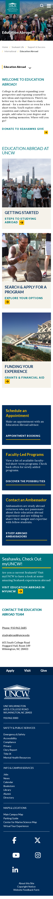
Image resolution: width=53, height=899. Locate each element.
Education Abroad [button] (15, 66)
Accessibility (10, 738)
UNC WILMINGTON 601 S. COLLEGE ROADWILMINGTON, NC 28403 (17, 709)
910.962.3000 (10, 717)
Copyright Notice (26, 886)
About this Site (26, 883)
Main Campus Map (13, 814)
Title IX (7, 753)
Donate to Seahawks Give (23, 128)
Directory (8, 797)
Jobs (5, 774)
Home (5, 47)
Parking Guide (10, 818)
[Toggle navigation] (49, 6)
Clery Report (10, 749)
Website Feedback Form (26, 889)
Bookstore (9, 786)
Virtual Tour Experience (16, 826)
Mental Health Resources (17, 757)
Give (43, 670)
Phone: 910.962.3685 (14, 627)
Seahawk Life (17, 47)
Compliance (9, 742)
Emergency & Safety (14, 734)
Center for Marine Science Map (20, 822)
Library (7, 789)
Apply (10, 670)
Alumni (7, 793)
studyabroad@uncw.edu (15, 635)
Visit (27, 670)
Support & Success (36, 47)
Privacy (7, 746)
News (6, 778)
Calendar (8, 782)
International (10, 51)
